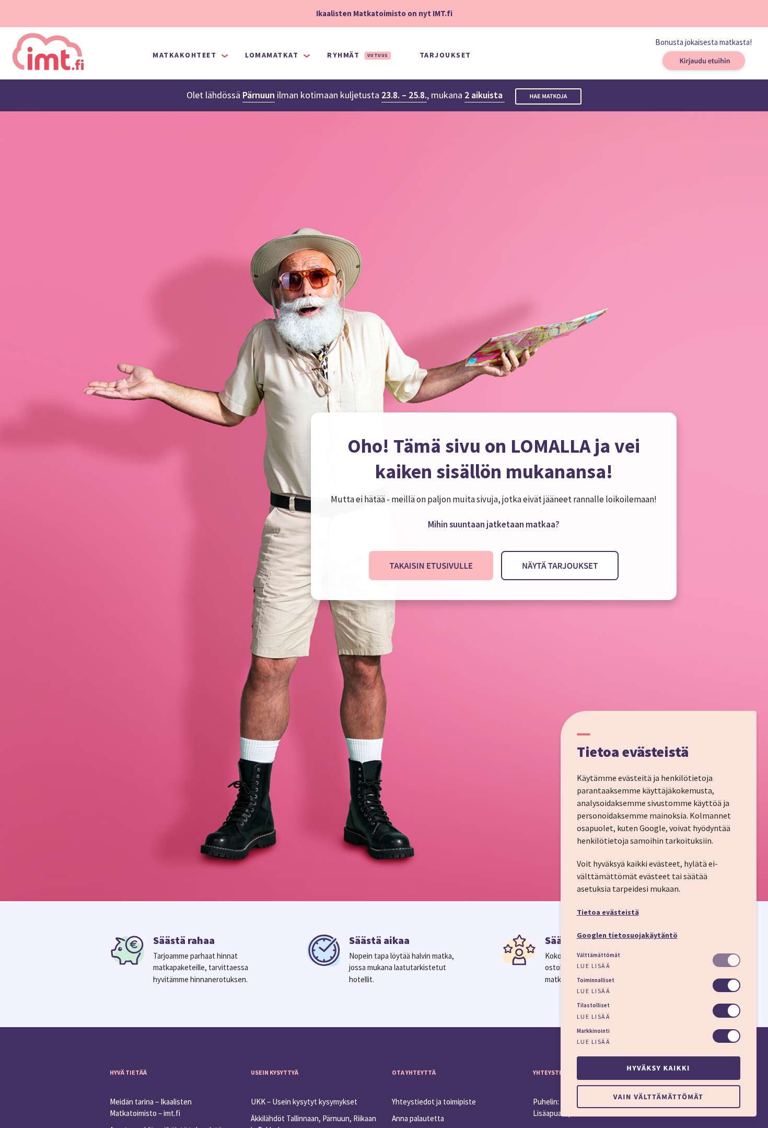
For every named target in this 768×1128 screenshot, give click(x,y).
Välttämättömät (598, 955)
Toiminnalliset (595, 980)
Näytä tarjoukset (560, 565)
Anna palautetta (418, 1118)
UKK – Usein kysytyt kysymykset (304, 1102)
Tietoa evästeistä (608, 912)
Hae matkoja (548, 96)
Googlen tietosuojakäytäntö (627, 935)
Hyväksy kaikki (658, 1068)
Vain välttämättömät (658, 1096)
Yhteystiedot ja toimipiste (434, 1102)
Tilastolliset (593, 1005)
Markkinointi (593, 1030)
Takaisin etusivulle (431, 565)
